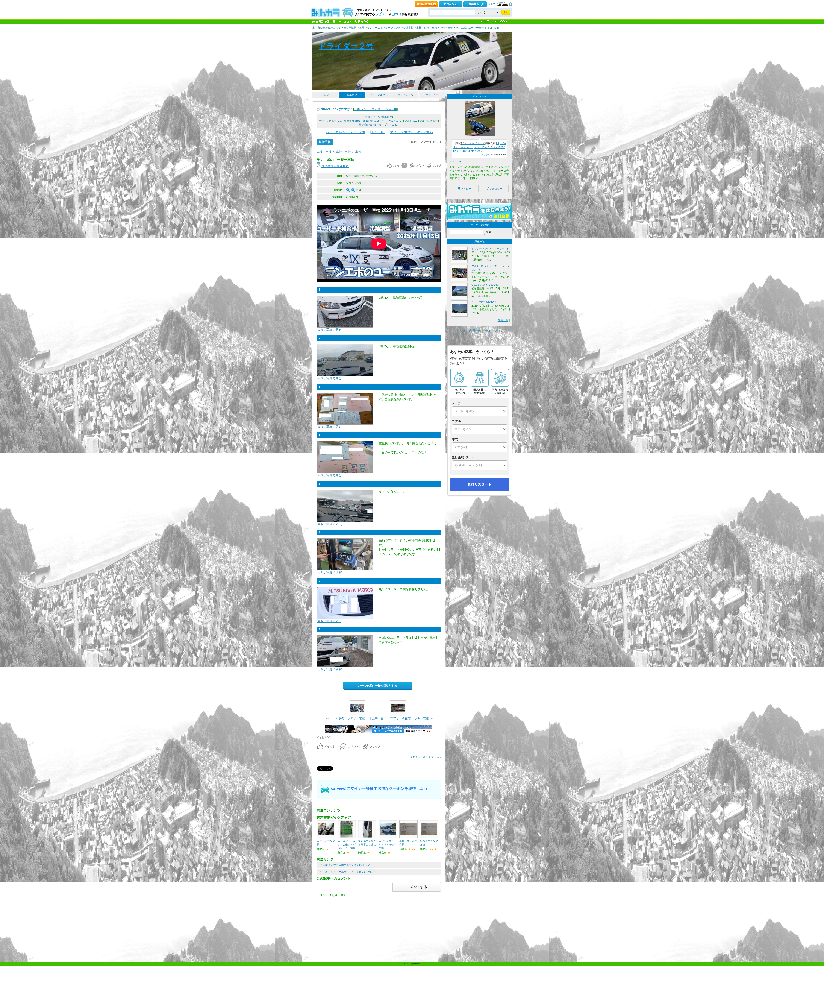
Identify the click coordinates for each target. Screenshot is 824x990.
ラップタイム (405, 94)
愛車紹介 (352, 94)
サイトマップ (494, 331)
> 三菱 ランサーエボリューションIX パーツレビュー (350, 871)
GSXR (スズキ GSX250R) (486, 284)
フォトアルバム (379, 94)
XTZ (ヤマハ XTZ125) (483, 302)
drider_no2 (456, 161)
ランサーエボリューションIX (383, 27)
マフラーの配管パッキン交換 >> (411, 132)
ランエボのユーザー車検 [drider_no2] (477, 27)
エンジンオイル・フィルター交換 (388, 844)
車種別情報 (350, 27)
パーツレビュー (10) (330, 120)
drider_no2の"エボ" (336, 109)
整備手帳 (408, 27)
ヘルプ (491, 4)
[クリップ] (434, 165)
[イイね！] (393, 165)
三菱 (361, 27)
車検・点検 (422, 27)
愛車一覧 (503, 320)
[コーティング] (378, 732)
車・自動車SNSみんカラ (326, 27)
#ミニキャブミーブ (473, 143)
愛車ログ (387, 116)
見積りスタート (480, 484)
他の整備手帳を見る (335, 166)
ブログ (325, 94)
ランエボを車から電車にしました (367, 844)
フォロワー (494, 188)
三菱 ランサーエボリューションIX (375, 109)
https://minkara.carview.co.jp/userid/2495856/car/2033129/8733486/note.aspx (479, 147)
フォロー (464, 188)
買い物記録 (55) (368, 124)
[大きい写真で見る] (329, 329)
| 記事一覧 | (377, 132)
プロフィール (372, 116)
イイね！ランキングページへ (424, 757)
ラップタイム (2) (388, 124)
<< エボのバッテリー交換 (345, 132)
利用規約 (475, 331)
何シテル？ (487, 154)
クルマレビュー (429, 120)
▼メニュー (432, 94)
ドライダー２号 (346, 46)
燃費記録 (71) (371, 120)
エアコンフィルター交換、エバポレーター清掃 (347, 844)
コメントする (416, 887)
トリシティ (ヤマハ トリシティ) (489, 248)
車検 (450, 27)
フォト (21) (411, 120)
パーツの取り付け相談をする (377, 685)
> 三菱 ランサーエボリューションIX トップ (345, 864)
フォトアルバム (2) (392, 120)
